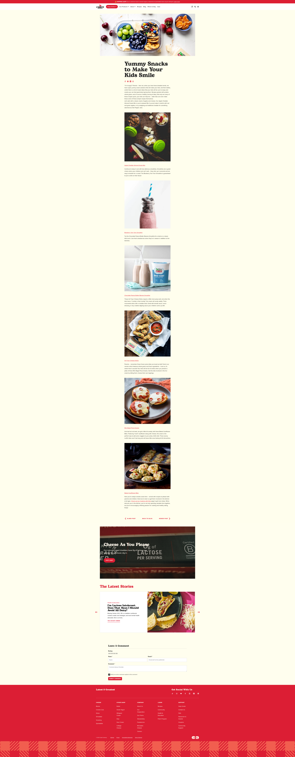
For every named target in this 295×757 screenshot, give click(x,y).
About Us (140, 706)
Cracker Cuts (100, 710)
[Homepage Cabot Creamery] (100, 7)
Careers (139, 731)
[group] (113, 653)
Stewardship (141, 719)
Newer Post (163, 518)
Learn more (177, 2)
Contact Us (181, 710)
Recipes (139, 7)
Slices (98, 713)
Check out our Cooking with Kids (141, 501)
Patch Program (162, 719)
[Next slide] (199, 612)
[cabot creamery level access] (195, 737)
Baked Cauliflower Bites (131, 493)
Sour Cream (120, 722)
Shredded (99, 717)
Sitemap (112, 737)
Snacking (99, 720)
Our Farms (140, 715)
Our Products (123, 7)
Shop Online (111, 7)
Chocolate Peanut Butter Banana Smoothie (137, 295)
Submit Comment (115, 678)
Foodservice (141, 722)
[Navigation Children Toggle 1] (115, 6)
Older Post (131, 518)
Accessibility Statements (127, 737)
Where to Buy (152, 7)
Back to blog (147, 518)
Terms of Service (138, 737)
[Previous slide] (96, 612)
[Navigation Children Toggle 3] (135, 6)
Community (161, 710)
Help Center (182, 706)
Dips (118, 719)
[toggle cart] (198, 6)
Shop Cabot (109, 560)
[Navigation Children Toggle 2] (128, 6)
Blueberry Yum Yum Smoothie (133, 233)
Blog (144, 7)
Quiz (158, 7)
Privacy (118, 737)
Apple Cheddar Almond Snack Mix (134, 165)
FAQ (179, 713)
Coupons (181, 722)
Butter (118, 706)
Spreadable (99, 723)
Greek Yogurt (121, 710)
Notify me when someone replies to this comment (124, 674)
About (132, 7)
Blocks (98, 706)
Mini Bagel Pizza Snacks (131, 428)
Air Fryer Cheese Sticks (131, 361)
